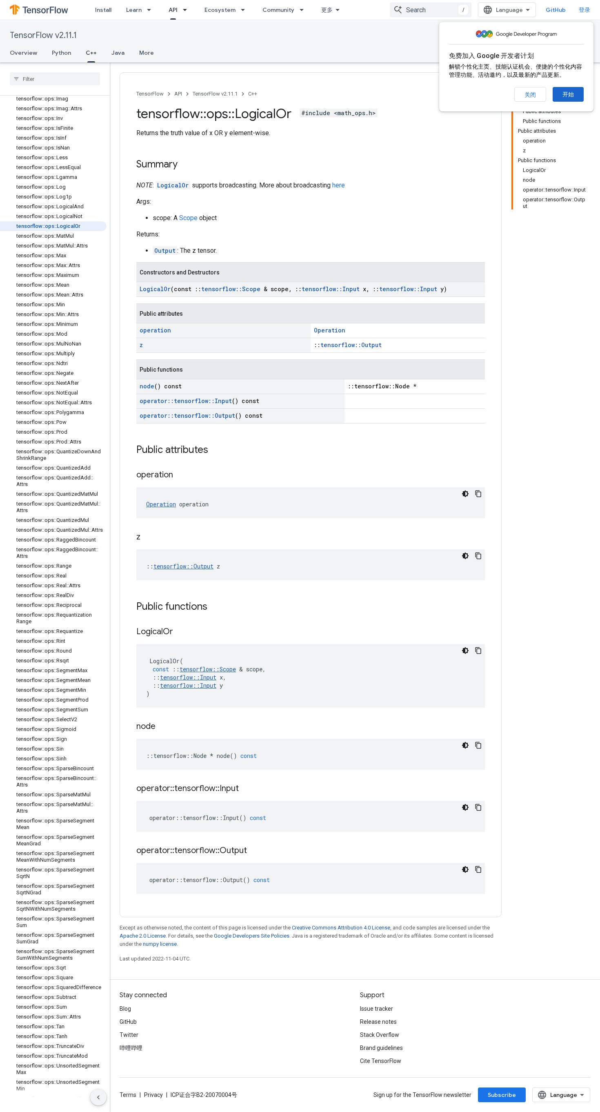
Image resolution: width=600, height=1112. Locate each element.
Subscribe (502, 1095)
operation (155, 330)
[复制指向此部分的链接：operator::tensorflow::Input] (247, 789)
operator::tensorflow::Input (186, 401)
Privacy (153, 1095)
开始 (568, 94)
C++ (91, 52)
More (146, 52)
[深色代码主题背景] (465, 493)
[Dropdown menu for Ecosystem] (245, 10)
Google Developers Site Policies (251, 936)
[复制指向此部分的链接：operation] (181, 475)
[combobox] (430, 9)
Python (61, 52)
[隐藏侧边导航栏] (98, 1097)
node (147, 386)
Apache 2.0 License (143, 936)
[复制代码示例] (478, 493)
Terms (128, 1095)
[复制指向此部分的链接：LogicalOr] (181, 632)
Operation (329, 330)
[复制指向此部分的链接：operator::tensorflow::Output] (255, 851)
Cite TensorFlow (380, 1061)
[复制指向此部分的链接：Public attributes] (216, 450)
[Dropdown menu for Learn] (151, 10)
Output (165, 250)
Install (103, 9)
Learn (134, 9)
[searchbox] (55, 78)
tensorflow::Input (331, 289)
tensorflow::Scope (230, 289)
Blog (125, 1008)
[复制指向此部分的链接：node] (164, 727)
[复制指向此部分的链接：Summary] (186, 165)
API (173, 9)
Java (117, 52)
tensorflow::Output (351, 345)
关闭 (530, 94)
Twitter (129, 1035)
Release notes (378, 1021)
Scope (188, 218)
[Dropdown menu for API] (187, 10)
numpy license (160, 944)
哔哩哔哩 (131, 1048)
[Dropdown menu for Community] (304, 10)
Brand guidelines (381, 1048)
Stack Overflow (379, 1035)
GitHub (556, 9)
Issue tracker (376, 1008)
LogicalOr (173, 185)
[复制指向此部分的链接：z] (148, 537)
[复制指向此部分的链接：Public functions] (215, 607)
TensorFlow (150, 94)
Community (278, 9)
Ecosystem (220, 9)
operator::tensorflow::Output (187, 415)
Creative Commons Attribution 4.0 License (341, 928)
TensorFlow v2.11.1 (43, 35)
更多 (327, 9)
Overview (23, 52)
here (338, 185)
